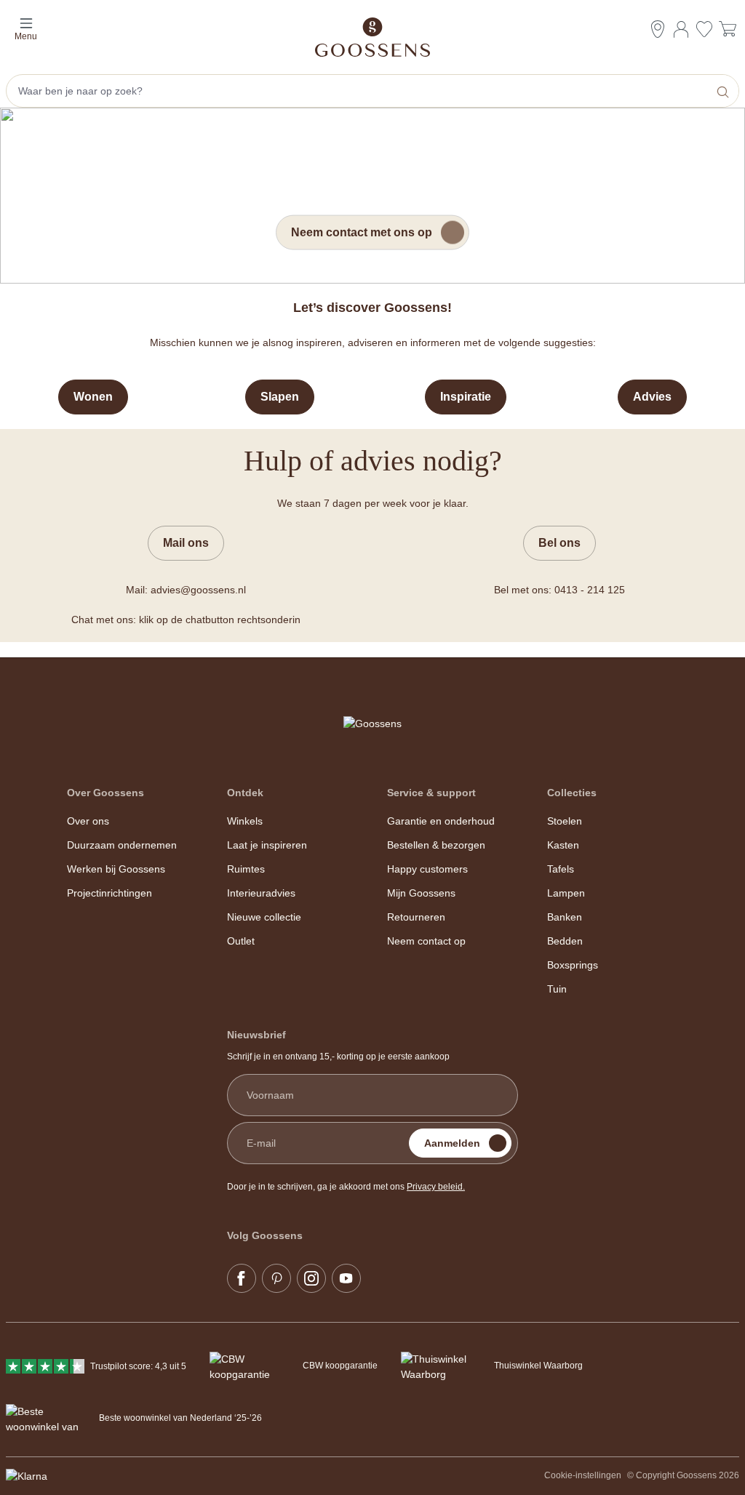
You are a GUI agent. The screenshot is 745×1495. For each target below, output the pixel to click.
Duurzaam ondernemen (122, 845)
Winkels (245, 821)
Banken (564, 917)
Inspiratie (465, 396)
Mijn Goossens (421, 893)
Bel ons (559, 543)
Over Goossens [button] (105, 792)
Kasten (563, 845)
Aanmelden (452, 1143)
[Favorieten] (704, 30)
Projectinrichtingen (109, 893)
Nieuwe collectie (264, 917)
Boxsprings (572, 965)
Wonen (93, 396)
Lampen (566, 893)
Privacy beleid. (436, 1187)
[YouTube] (346, 1278)
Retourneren (416, 917)
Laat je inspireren (267, 845)
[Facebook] (241, 1278)
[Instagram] (311, 1278)
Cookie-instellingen (582, 1475)
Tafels (560, 869)
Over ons (88, 821)
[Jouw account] (681, 29)
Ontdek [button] (245, 792)
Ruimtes (246, 869)
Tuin (557, 989)
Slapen (279, 396)
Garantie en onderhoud (441, 821)
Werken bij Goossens (116, 869)
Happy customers (427, 869)
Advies (652, 396)
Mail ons (186, 543)
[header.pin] (657, 29)
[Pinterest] (276, 1278)
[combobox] (359, 91)
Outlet (241, 941)
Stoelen (564, 821)
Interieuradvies (261, 893)
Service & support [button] (431, 792)
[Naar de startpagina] (372, 37)
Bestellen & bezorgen (436, 845)
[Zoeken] (724, 91)
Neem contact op (426, 941)
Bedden (565, 941)
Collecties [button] (572, 792)
